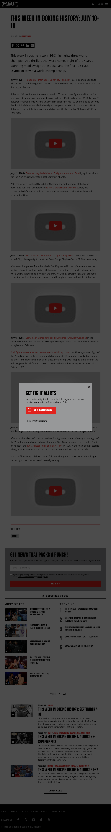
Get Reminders (42, 410)
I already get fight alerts (36, 421)
